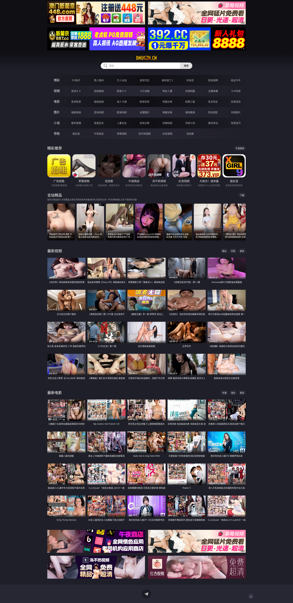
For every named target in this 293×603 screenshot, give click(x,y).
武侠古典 (144, 123)
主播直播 (213, 91)
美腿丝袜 (167, 112)
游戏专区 (144, 80)
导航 (57, 134)
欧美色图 (122, 112)
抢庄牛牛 (236, 80)
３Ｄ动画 (144, 91)
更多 (242, 251)
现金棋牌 (213, 80)
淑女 (233, 392)
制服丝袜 (167, 101)
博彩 (57, 80)
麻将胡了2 (167, 80)
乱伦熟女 (213, 101)
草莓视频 (122, 133)
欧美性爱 (144, 101)
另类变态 (236, 101)
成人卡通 (122, 101)
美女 (224, 251)
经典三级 (190, 101)
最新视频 (54, 250)
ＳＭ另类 (236, 91)
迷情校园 (167, 123)
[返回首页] (251, 596)
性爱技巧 (236, 123)
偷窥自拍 (76, 112)
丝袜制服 (190, 91)
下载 (242, 195)
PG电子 (76, 80)
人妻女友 (122, 123)
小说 (57, 123)
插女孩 (76, 133)
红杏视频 (167, 133)
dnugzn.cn (146, 58)
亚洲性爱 (76, 101)
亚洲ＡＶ (76, 91)
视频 (57, 91)
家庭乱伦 (99, 123)
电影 (57, 102)
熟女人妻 (167, 91)
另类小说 (190, 123)
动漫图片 (144, 112)
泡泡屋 (190, 133)
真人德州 (99, 80)
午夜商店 (99, 133)
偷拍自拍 (99, 101)
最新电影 (54, 392)
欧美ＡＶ (122, 91)
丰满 (224, 392)
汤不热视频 (144, 133)
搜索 (186, 65)
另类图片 (236, 112)
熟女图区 (213, 112)
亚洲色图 (99, 112)
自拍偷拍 (99, 91)
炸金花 (190, 80)
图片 (57, 112)
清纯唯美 (190, 112)
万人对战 (122, 80)
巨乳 (233, 251)
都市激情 (76, 123)
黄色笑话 (213, 123)
